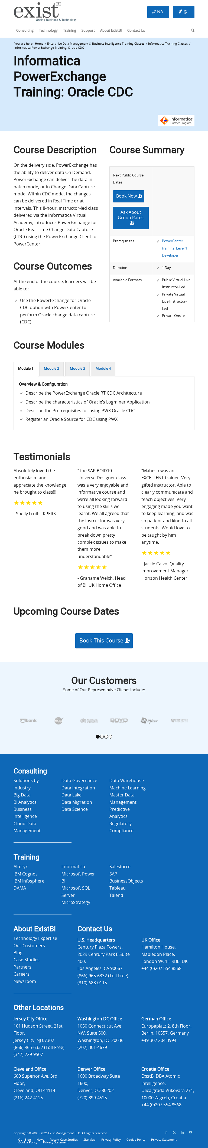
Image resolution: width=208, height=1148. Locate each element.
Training (27, 857)
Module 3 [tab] (77, 368)
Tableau (117, 888)
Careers (22, 974)
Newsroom (25, 981)
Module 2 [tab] (51, 368)
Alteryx (21, 867)
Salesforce (120, 867)
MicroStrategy (75, 902)
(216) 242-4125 (28, 1098)
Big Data (22, 795)
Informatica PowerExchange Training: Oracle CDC (73, 77)
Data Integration (78, 788)
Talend (116, 895)
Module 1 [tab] (25, 368)
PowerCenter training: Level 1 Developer (174, 248)
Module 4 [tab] (103, 368)
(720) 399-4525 (92, 1098)
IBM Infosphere (29, 881)
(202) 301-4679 (92, 1047)
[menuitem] (25, 31)
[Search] (191, 31)
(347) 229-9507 (28, 1054)
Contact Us (94, 929)
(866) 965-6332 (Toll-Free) (102, 976)
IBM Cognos (26, 874)
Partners (22, 967)
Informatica (73, 867)
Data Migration (76, 802)
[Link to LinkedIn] (182, 1133)
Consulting (30, 771)
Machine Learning (127, 788)
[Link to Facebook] (166, 1133)
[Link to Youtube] (190, 1133)
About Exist (35, 929)
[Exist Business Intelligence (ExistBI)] (45, 13)
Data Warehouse (126, 781)
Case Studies (27, 960)
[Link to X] (174, 1133)
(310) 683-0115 (92, 983)
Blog (18, 953)
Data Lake (71, 795)
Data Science (74, 809)
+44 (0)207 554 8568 (161, 968)
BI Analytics (25, 802)
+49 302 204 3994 (158, 1040)
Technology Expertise (35, 938)
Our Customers (29, 946)
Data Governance (79, 781)
